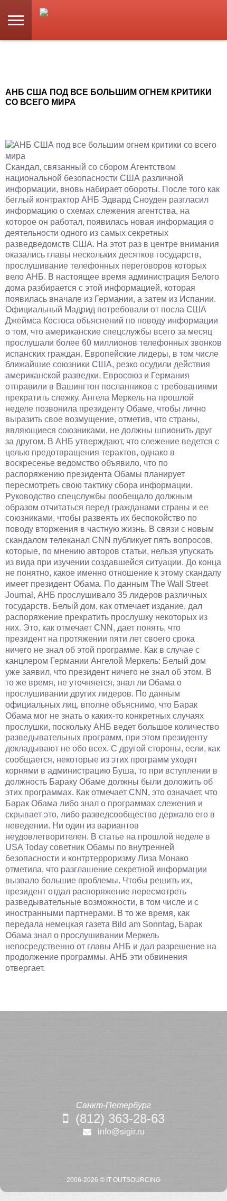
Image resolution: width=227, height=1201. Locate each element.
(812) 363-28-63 (120, 1118)
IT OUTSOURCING (133, 1180)
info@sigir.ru (121, 1131)
